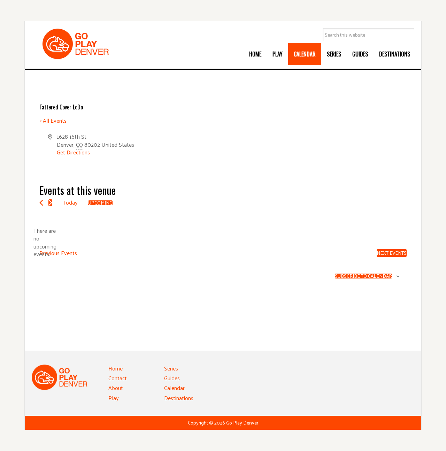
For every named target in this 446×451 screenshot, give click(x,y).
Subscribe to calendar (363, 276)
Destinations (178, 398)
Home (115, 368)
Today (70, 202)
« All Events (53, 120)
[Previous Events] (41, 202)
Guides (172, 378)
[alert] (45, 242)
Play (113, 398)
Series (171, 368)
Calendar (174, 388)
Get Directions (73, 152)
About (115, 388)
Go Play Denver (84, 44)
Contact (117, 378)
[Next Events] (50, 202)
